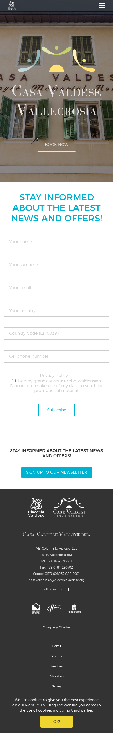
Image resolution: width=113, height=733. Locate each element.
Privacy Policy (54, 375)
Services (56, 666)
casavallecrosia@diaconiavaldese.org (56, 580)
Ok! (56, 722)
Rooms (56, 656)
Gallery (57, 686)
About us (56, 676)
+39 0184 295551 (59, 561)
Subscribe (56, 410)
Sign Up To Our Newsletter (56, 472)
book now (56, 145)
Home (56, 646)
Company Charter (56, 627)
